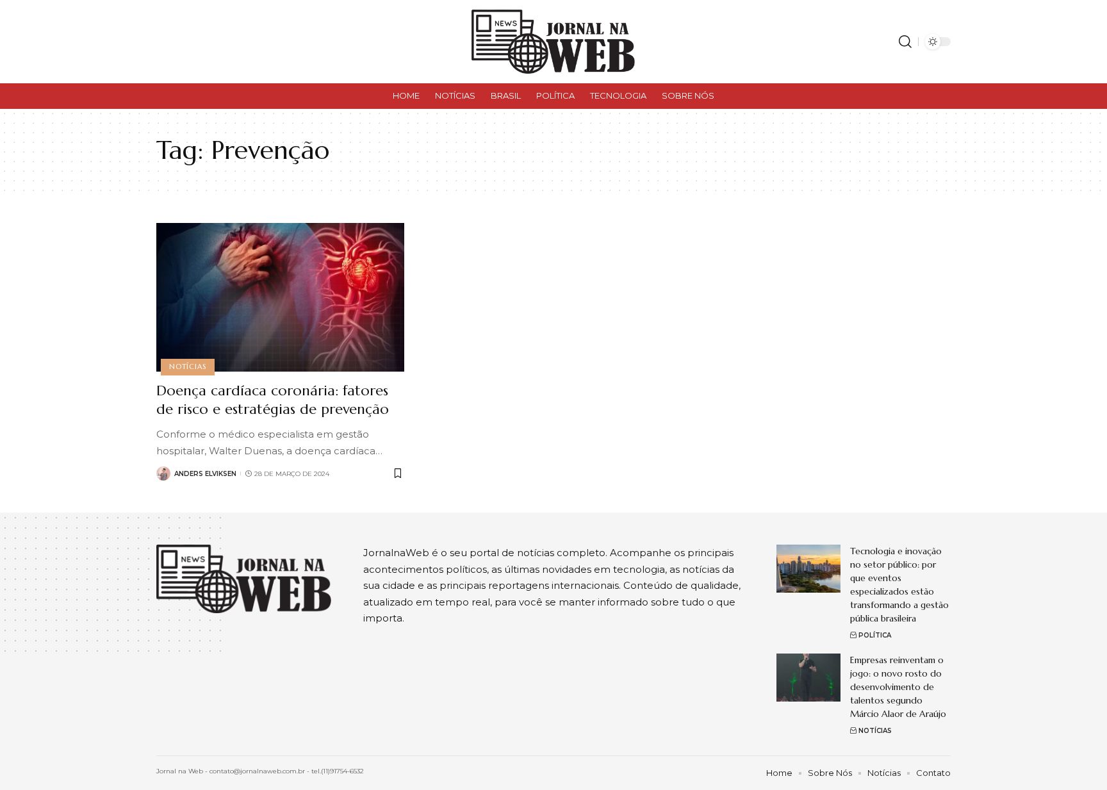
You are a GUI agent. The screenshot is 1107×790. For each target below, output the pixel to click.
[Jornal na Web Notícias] (553, 42)
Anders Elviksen (205, 474)
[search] (905, 42)
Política (874, 635)
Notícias (187, 366)
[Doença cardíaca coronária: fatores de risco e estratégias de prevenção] (280, 297)
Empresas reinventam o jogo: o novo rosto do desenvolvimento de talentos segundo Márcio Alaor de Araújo (898, 687)
